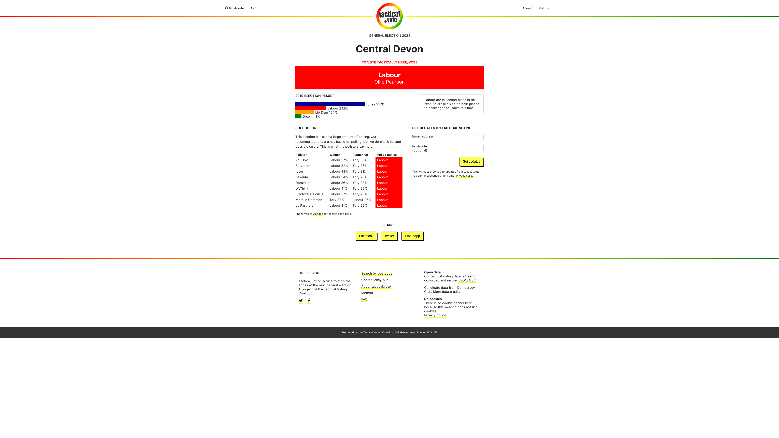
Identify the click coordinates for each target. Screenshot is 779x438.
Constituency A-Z (374, 280)
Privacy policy (464, 175)
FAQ (364, 299)
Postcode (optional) (419, 148)
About (527, 8)
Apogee (318, 213)
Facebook (366, 236)
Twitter (389, 236)
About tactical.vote (376, 286)
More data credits (447, 292)
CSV (472, 280)
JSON (462, 280)
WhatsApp (412, 236)
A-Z (253, 8)
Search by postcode (376, 273)
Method (545, 8)
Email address (423, 136)
